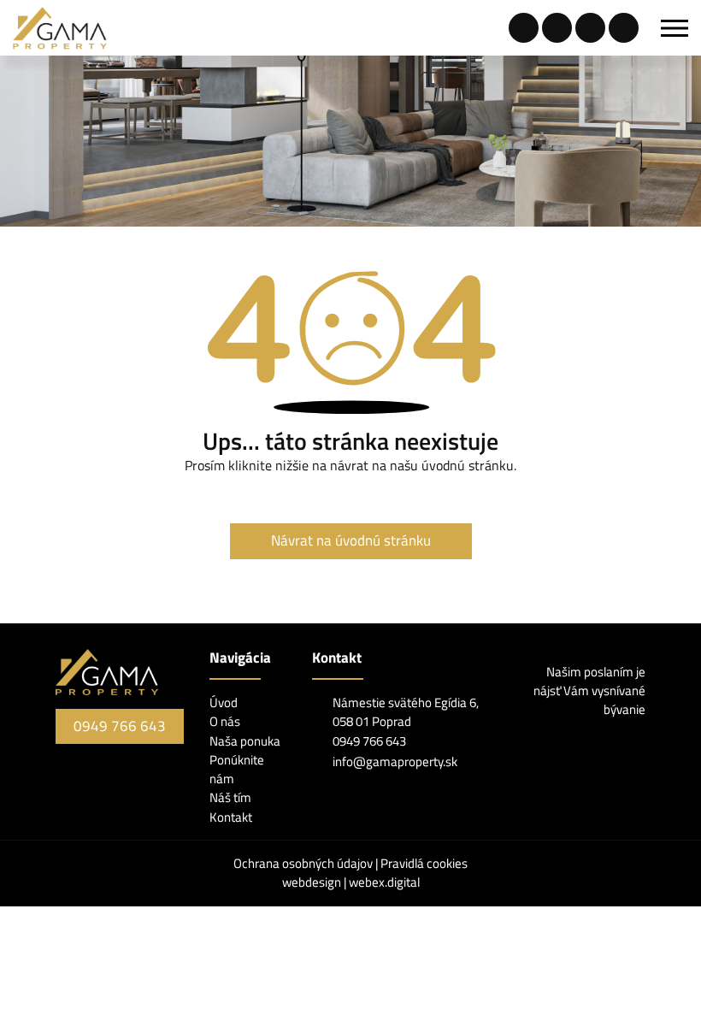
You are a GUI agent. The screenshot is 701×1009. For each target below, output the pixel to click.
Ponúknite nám (236, 769)
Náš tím (230, 797)
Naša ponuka (244, 741)
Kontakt (230, 817)
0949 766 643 (120, 726)
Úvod (223, 702)
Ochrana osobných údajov (304, 863)
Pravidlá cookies (424, 863)
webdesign (311, 882)
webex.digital (384, 882)
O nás (224, 721)
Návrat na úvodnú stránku (351, 540)
